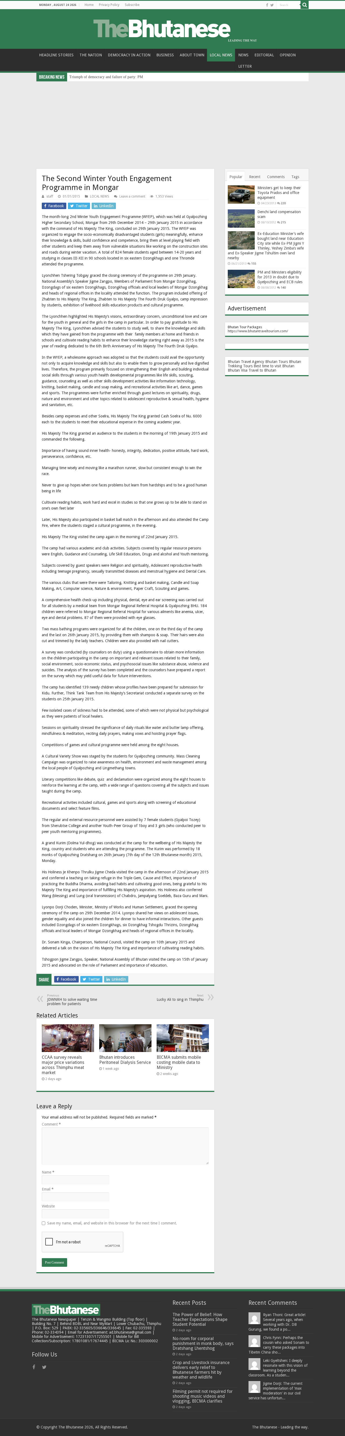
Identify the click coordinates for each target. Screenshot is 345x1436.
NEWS (243, 55)
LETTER (245, 66)
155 (253, 263)
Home (89, 5)
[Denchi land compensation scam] (241, 218)
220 (283, 203)
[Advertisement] (172, 122)
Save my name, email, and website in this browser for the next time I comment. (112, 1223)
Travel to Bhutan (262, 370)
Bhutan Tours (276, 361)
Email (48, 1189)
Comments (276, 177)
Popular (235, 177)
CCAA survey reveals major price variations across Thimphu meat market (63, 1065)
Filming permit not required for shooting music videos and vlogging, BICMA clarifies (202, 1396)
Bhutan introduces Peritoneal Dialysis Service (125, 1060)
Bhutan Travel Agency (246, 361)
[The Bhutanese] (172, 28)
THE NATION (91, 55)
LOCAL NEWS (221, 55)
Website (48, 1206)
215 (283, 222)
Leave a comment (132, 196)
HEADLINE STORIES (56, 55)
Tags (295, 177)
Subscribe (132, 5)
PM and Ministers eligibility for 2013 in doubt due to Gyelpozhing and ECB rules (279, 277)
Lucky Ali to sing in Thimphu (180, 998)
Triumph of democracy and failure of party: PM (106, 77)
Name (48, 1172)
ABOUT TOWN (192, 55)
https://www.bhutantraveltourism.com (257, 331)
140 (283, 287)
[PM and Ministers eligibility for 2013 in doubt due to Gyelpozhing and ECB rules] (241, 279)
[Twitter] (272, 5)
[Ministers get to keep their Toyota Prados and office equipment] (241, 194)
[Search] (305, 5)
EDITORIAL (264, 55)
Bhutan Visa (237, 370)
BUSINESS (165, 55)
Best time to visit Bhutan (274, 366)
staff (49, 196)
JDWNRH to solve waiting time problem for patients (72, 1000)
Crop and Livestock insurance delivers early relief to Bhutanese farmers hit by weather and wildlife (201, 1370)
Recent (254, 177)
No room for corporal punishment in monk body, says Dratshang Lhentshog (203, 1343)
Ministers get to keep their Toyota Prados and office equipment (279, 193)
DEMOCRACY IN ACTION (129, 55)
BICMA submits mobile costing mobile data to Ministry (179, 1062)
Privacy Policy (109, 5)
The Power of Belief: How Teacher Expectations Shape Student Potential (199, 1319)
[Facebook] (267, 5)
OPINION (288, 55)
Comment (51, 1124)
